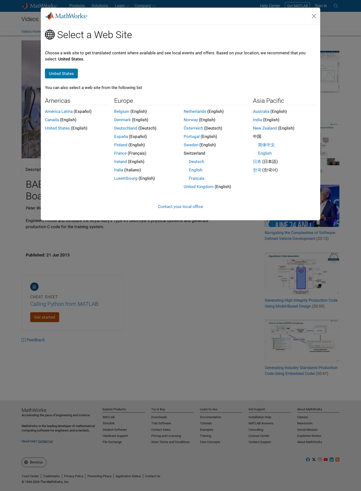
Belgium (121, 111)
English (195, 169)
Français (197, 178)
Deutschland (125, 128)
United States (57, 128)
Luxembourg (126, 178)
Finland (120, 144)
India (257, 119)
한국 (257, 169)
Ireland (120, 161)
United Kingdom (199, 186)
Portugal (192, 136)
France (120, 153)
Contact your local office (180, 206)
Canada (52, 119)
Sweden (191, 144)
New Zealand (265, 128)
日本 (257, 161)
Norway (191, 119)
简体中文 (266, 144)
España (121, 136)
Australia (261, 111)
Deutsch (196, 161)
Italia (118, 169)
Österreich (193, 128)
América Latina (59, 111)
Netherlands (195, 111)
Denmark (122, 119)
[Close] (314, 16)
